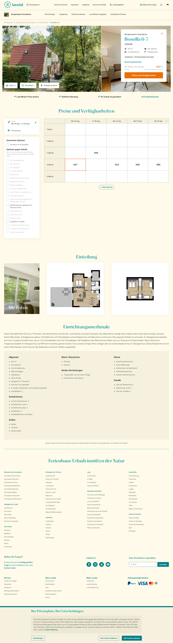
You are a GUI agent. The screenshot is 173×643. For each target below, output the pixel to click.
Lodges (131, 489)
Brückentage (50, 538)
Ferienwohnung (134, 476)
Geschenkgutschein (10, 594)
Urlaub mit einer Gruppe (53, 499)
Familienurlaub (50, 476)
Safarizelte (132, 492)
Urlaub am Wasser (93, 486)
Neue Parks (7, 514)
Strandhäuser (133, 499)
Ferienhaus (132, 479)
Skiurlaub (7, 530)
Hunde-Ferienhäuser (94, 514)
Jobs (46, 587)
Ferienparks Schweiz (11, 482)
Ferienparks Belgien (10, 492)
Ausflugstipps (50, 505)
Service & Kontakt (99, 5)
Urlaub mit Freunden (52, 479)
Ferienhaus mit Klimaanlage (96, 495)
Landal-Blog (49, 521)
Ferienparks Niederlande (12, 486)
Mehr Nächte (107, 187)
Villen (130, 505)
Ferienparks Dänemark (11, 489)
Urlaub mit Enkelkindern (136, 524)
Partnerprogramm (50, 594)
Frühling (48, 524)
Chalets (131, 482)
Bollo (130, 528)
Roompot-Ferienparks (11, 521)
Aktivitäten (132, 531)
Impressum (7, 587)
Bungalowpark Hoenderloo (136, 34)
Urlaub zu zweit (51, 492)
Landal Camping (91, 584)
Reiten (6, 543)
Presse (47, 597)
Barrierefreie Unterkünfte (95, 518)
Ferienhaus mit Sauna (94, 498)
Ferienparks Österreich (11, 479)
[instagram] (95, 566)
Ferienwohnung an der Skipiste (97, 511)
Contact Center (10, 568)
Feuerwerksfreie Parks (53, 502)
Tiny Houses (133, 502)
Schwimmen (8, 547)
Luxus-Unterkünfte (93, 501)
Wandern (7, 540)
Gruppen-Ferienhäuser (94, 521)
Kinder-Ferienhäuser (94, 505)
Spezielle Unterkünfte (94, 491)
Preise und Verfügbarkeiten (144, 75)
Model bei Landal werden (53, 591)
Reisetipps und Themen (53, 472)
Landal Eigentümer (92, 587)
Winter (48, 534)
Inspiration (75, 5)
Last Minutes (8, 508)
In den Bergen (91, 482)
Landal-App (90, 581)
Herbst (48, 531)
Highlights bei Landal (11, 504)
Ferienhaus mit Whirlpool (95, 524)
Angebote (85, 5)
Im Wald (89, 479)
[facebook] (89, 566)
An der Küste (91, 476)
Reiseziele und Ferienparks (13, 472)
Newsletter (7, 584)
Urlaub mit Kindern (135, 514)
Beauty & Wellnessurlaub (54, 512)
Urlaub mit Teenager (135, 521)
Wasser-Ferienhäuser (136, 509)
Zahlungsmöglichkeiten (11, 591)
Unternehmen (49, 581)
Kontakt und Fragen (10, 581)
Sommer (48, 528)
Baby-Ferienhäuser (93, 508)
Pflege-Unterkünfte (93, 528)
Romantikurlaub (51, 509)
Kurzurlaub (7, 511)
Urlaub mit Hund (51, 489)
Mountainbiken (9, 537)
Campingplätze (118, 5)
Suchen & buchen (60, 5)
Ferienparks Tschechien (12, 495)
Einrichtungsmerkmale (133, 62)
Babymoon (49, 495)
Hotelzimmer (133, 486)
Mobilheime (132, 495)
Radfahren (7, 533)
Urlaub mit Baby (134, 518)
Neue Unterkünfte (10, 518)
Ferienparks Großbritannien (13, 499)
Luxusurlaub (50, 486)
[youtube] (108, 566)
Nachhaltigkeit (50, 584)
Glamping (49, 482)
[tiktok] (101, 566)
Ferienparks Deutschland (12, 476)
